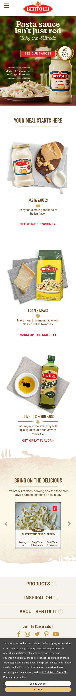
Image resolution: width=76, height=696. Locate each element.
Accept (38, 689)
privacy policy (17, 648)
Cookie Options (38, 683)
